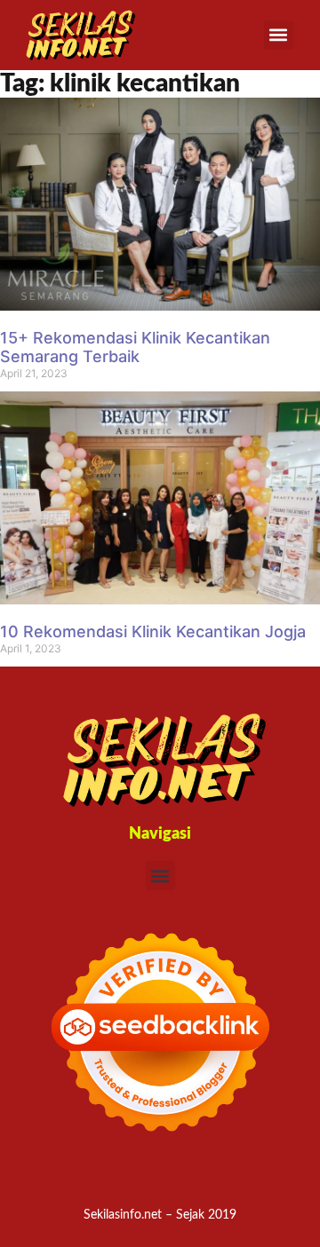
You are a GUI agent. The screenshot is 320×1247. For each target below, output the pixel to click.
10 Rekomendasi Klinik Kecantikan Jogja (153, 631)
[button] (278, 35)
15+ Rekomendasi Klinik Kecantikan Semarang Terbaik (135, 347)
